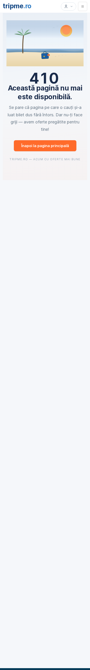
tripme (17, 6)
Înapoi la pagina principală (45, 145)
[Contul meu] (68, 6)
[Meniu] (82, 6)
